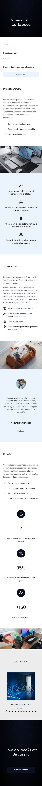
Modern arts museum (21, 704)
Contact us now (21, 769)
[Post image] (21, 686)
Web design (21, 14)
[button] (2, 639)
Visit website (20, 74)
